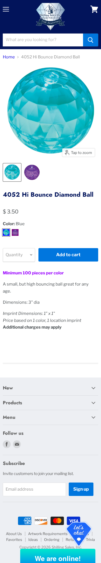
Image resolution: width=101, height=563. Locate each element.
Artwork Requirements (48, 533)
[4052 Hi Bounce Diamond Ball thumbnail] (12, 172)
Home (9, 57)
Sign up (81, 489)
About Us (14, 533)
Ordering (51, 539)
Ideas (33, 539)
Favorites (14, 539)
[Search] (90, 40)
